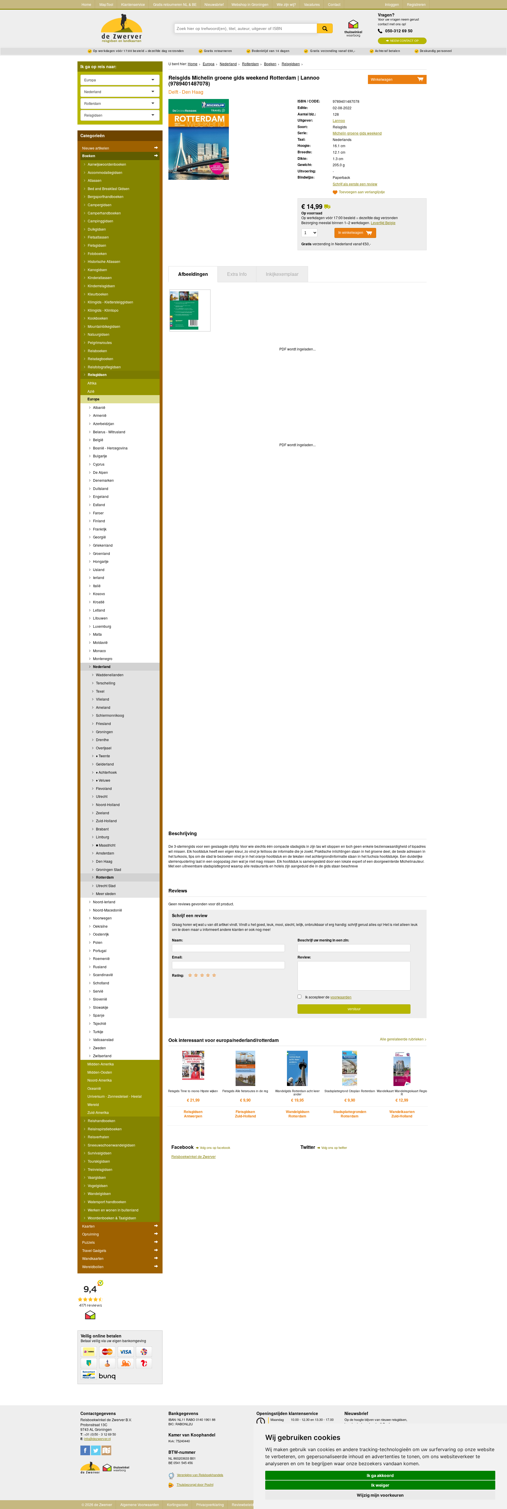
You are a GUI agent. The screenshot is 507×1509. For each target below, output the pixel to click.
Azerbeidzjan (103, 423)
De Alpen (100, 472)
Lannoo (339, 120)
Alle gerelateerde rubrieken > (403, 1039)
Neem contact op (404, 40)
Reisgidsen (97, 374)
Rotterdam (104, 877)
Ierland (98, 577)
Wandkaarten (93, 1258)
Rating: (178, 975)
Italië (96, 585)
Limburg (102, 836)
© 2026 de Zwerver (97, 1504)
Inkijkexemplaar (282, 274)
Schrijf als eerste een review (355, 183)
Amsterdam (104, 852)
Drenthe (102, 739)
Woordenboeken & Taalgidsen (111, 1217)
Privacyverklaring (210, 1504)
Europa (93, 399)
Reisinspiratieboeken (104, 1128)
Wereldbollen (93, 1266)
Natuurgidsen (98, 334)
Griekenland (102, 545)
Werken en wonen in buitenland (112, 1209)
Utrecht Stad (105, 885)
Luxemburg (101, 626)
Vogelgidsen (97, 1185)
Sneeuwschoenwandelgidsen (111, 1144)
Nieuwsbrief (214, 4)
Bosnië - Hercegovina (110, 447)
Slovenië (99, 998)
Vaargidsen (96, 1177)
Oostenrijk (100, 933)
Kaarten (88, 1225)
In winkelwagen (350, 233)
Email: (177, 957)
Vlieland (102, 698)
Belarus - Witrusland (108, 431)
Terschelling (105, 682)
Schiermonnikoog (109, 715)
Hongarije (100, 561)
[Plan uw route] (106, 1450)
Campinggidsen (100, 220)
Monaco (99, 650)
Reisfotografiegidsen (104, 366)
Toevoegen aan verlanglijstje (362, 192)
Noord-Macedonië (107, 909)
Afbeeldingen (193, 274)
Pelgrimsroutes (99, 342)
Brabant (102, 828)
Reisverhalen (98, 1136)
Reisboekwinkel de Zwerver (193, 1156)
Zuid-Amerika (98, 1112)
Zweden (99, 1047)
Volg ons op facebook (215, 1147)
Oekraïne (100, 926)
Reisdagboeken (100, 358)
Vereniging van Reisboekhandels (200, 1474)
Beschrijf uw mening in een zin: (323, 940)
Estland (98, 504)
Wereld (93, 1104)
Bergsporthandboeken (105, 196)
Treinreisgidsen (99, 1169)
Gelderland (104, 763)
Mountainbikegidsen (103, 326)
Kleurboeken (97, 293)
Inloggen (392, 4)
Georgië (99, 536)
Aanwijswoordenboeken (106, 164)
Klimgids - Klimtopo (103, 310)
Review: (304, 957)
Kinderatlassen (99, 277)
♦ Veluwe (102, 780)
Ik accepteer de (328, 996)
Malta (97, 634)
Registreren (416, 4)
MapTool (106, 4)
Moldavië (100, 642)
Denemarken (103, 480)
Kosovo (98, 593)
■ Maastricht (105, 844)
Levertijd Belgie (383, 222)
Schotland (100, 982)
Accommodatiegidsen (104, 172)
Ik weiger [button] (380, 1485)
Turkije (97, 1031)
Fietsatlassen (98, 236)
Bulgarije (99, 455)
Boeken (88, 155)
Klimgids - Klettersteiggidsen (110, 301)
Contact (334, 4)
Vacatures (312, 4)
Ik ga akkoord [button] (380, 1475)
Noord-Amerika (99, 1079)
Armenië (99, 415)
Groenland (101, 553)
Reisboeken (97, 350)
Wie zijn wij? (286, 4)
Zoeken (325, 28)
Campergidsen (99, 204)
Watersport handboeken (106, 1201)
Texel (99, 691)
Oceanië (94, 1088)
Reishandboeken (101, 1120)
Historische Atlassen (103, 261)
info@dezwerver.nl (97, 1438)
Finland (98, 520)
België (97, 439)
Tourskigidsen (98, 1161)
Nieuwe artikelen (95, 147)
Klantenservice (133, 4)
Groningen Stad (108, 869)
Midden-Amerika (100, 1063)
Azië (90, 391)
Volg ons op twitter (334, 1147)
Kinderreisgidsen (101, 285)
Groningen (104, 731)
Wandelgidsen (99, 1193)
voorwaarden (340, 996)
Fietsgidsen (96, 245)
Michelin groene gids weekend (357, 132)
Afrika (92, 382)
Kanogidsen (97, 269)
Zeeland (102, 812)
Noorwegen (102, 917)
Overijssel (103, 747)
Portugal (99, 950)
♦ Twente (102, 755)
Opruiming (90, 1233)
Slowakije (100, 1007)
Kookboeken (97, 317)
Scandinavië (102, 974)
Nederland (101, 666)
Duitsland (100, 488)
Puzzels (88, 1242)
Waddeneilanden (109, 674)
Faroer (98, 512)
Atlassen (94, 180)
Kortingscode (177, 1504)
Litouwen (100, 617)
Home (86, 4)
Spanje (98, 1015)
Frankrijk (99, 528)
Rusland (99, 966)
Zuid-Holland (106, 820)
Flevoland (103, 788)
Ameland (102, 707)
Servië (97, 990)
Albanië (98, 407)
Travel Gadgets (94, 1250)
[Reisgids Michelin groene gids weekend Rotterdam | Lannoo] (198, 138)
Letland (98, 609)
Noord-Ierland (103, 901)
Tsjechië (99, 1023)
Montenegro (102, 658)
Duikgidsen (96, 228)
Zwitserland (101, 1055)
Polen (97, 942)
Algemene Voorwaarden (139, 1504)
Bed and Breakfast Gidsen (108, 188)
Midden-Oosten (99, 1072)
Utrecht (101, 796)
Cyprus (98, 463)
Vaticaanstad (103, 1039)
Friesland (103, 723)
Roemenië (101, 958)
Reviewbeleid (243, 1504)
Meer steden (105, 893)
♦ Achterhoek (106, 772)
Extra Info (237, 274)
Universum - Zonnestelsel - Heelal (114, 1096)
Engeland (100, 496)
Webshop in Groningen (249, 4)
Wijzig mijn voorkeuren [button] (380, 1495)
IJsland (98, 569)
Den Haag (103, 861)
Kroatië (98, 601)
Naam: (177, 940)
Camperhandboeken (104, 212)
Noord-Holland (107, 804)
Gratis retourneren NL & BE (175, 4)
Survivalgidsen (99, 1152)
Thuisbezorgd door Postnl (195, 1484)
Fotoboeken (97, 253)
